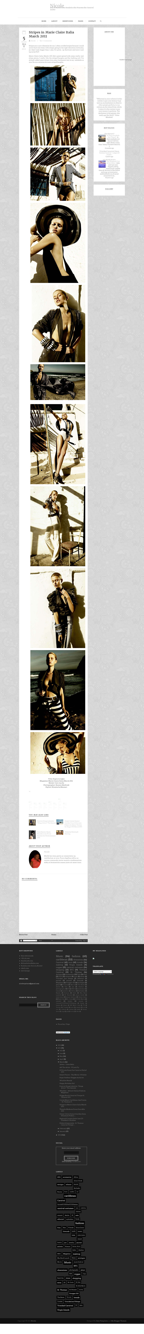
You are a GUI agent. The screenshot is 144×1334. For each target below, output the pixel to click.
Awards (81, 1001)
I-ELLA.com (25, 958)
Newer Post (23, 935)
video (77, 1011)
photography (60, 989)
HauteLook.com (27, 961)
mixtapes (81, 983)
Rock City (61, 999)
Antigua (59, 974)
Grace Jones (83, 997)
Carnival (60, 962)
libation (81, 987)
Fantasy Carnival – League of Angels (109, 154)
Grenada (80, 980)
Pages (80, 21)
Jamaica (58, 1005)
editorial (80, 978)
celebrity (63, 1009)
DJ (68, 989)
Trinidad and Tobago (64, 978)
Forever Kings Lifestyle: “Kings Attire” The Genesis (71, 1087)
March (62, 1062)
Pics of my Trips (64, 1024)
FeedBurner (76, 1161)
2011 (59, 1048)
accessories (69, 974)
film (66, 987)
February (63, 1128)
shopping (60, 970)
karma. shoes (76, 1246)
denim (58, 987)
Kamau (66, 993)
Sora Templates (102, 1321)
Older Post (84, 935)
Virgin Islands (75, 965)
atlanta (68, 976)
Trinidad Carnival (65, 1306)
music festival (71, 997)
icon (75, 976)
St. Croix (70, 999)
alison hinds (79, 995)
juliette (69, 980)
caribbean (61, 959)
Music (59, 956)
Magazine (59, 983)
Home (44, 21)
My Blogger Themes (118, 1321)
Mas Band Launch (63, 1258)
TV (84, 1005)
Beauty (58, 993)
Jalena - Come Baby (67, 1064)
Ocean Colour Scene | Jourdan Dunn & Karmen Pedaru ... (73, 1115)
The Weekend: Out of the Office (113, 162)
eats (85, 974)
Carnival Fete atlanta (66, 1003)
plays (58, 985)
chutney (71, 1009)
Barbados (81, 991)
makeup (59, 965)
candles (78, 1007)
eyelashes (81, 989)
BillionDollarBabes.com (30, 963)
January (63, 1131)
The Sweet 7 (109, 134)
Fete (79, 974)
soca (70, 962)
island (58, 991)
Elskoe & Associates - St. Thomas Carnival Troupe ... (71, 1124)
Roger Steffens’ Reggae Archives (72, 1078)
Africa (73, 991)
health (78, 1009)
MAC (73, 989)
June (61, 1053)
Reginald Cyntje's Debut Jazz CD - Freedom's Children (72, 1119)
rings (62, 1011)
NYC (72, 970)
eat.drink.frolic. (109, 160)
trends (80, 962)
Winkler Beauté (66, 1080)
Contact (92, 21)
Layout (54, 21)
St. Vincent (68, 995)
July (61, 1050)
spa (67, 1011)
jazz (73, 987)
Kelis (74, 993)
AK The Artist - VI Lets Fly (69, 1067)
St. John (77, 1005)
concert (58, 1001)
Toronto (58, 1007)
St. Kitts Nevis (80, 999)
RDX (71, 1005)
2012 (60, 976)
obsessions (78, 960)
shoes (82, 976)
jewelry (65, 991)
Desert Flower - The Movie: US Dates (73, 1075)
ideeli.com (25, 968)
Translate (110, 974)
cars (57, 1009)
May (61, 1056)
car (84, 1007)
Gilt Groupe (25, 971)
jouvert (58, 980)
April (62, 1059)
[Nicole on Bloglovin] (63, 1032)
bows (72, 1007)
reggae (59, 967)
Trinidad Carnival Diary (109, 151)
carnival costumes (75, 967)
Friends (65, 984)
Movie (73, 984)
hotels (70, 1001)
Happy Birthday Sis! (67, 1083)
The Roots (81, 984)
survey (72, 1011)
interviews (59, 997)
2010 (59, 1135)
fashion (76, 956)
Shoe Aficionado (27, 956)
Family (82, 1003)
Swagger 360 (70, 983)
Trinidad (65, 1007)
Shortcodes (67, 21)
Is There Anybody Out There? (113, 136)
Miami (65, 1005)
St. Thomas (76, 972)
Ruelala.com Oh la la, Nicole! (31, 966)
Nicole (57, 6)
